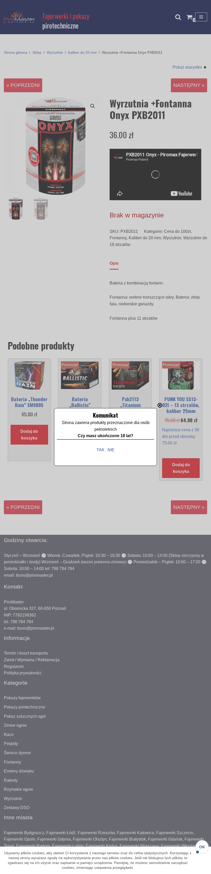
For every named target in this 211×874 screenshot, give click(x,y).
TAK (100, 450)
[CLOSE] (159, 405)
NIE (111, 450)
